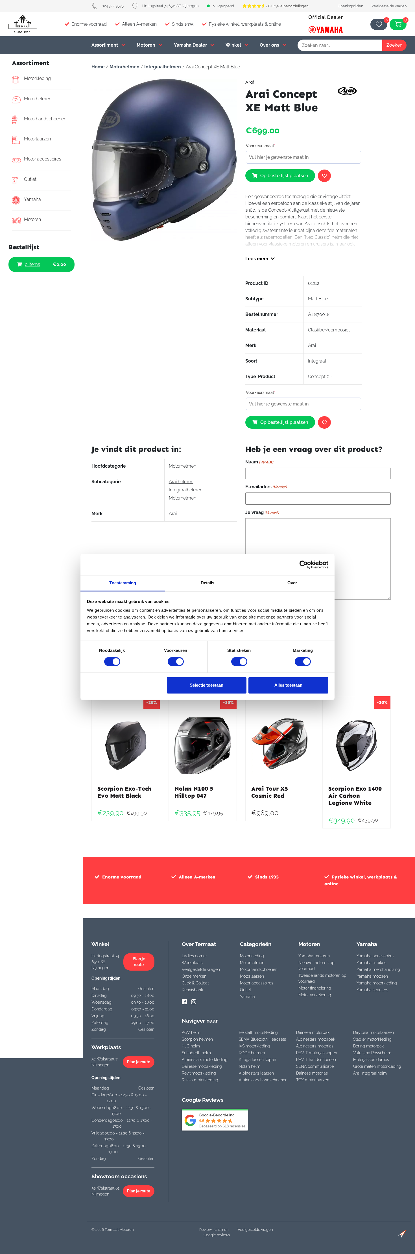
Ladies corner (194, 956)
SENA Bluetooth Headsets (262, 1039)
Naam (259, 462)
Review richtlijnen (213, 1229)
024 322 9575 (113, 6)
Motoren (146, 45)
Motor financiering (314, 988)
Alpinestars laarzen (256, 1073)
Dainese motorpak (312, 1032)
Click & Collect (195, 983)
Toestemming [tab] (122, 582)
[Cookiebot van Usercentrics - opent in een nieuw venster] (303, 564)
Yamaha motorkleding (377, 983)
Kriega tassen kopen (257, 1059)
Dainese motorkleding (202, 1066)
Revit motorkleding (199, 1073)
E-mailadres (266, 486)
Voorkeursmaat (261, 146)
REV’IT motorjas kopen (316, 1053)
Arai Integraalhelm (370, 1073)
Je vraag (262, 512)
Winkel (234, 45)
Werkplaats (192, 962)
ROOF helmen (252, 1053)
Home (98, 67)
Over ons (270, 45)
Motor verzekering (314, 995)
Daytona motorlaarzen (373, 1032)
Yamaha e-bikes (371, 962)
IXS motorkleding (254, 1046)
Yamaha (32, 199)
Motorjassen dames (371, 1059)
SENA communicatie (315, 1066)
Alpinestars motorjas (314, 1046)
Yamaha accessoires (375, 956)
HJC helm (191, 1046)
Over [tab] (292, 582)
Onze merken (194, 976)
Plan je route (139, 961)
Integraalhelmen (162, 67)
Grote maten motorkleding (377, 1066)
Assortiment (105, 45)
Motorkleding (37, 78)
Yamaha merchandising (378, 969)
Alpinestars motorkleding (205, 1059)
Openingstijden (350, 6)
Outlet (30, 179)
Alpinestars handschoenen (263, 1080)
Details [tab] (208, 582)
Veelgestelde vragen (389, 6)
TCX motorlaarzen (312, 1080)
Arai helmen (181, 481)
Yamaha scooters (372, 990)
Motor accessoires (42, 159)
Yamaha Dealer (191, 45)
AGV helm (191, 1032)
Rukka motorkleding (200, 1080)
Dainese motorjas (312, 1073)
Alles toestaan (288, 685)
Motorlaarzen (37, 139)
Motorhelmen (37, 98)
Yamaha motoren (314, 956)
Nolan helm (249, 1066)
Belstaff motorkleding (258, 1032)
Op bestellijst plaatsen (284, 175)
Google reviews (217, 1235)
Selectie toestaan (206, 685)
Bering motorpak (368, 1046)
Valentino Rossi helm (372, 1053)
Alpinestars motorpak (315, 1039)
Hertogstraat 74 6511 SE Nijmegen (170, 6)
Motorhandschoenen (45, 119)
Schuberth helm (196, 1053)
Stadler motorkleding (372, 1039)
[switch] (176, 661)
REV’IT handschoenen (316, 1059)
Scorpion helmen (197, 1039)
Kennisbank (192, 990)
